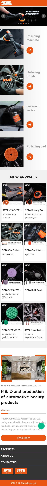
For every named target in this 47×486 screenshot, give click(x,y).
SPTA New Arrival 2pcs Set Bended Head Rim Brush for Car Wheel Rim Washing (34, 330)
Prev (3, 16)
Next (44, 16)
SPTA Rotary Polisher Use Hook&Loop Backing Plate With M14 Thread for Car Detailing (35, 210)
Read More (23, 438)
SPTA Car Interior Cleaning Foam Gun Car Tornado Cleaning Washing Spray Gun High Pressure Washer (35, 250)
